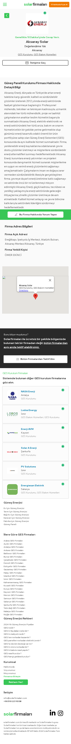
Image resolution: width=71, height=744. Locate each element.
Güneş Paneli (10, 524)
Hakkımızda (9, 667)
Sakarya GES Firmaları (14, 601)
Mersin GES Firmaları (13, 595)
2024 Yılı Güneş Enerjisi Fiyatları (19, 624)
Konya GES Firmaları (13, 589)
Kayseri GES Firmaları (14, 592)
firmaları (35, 4)
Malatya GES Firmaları (14, 611)
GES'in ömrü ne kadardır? (16, 647)
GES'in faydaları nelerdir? (16, 631)
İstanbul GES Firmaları (14, 576)
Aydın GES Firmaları (13, 544)
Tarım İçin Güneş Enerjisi (15, 511)
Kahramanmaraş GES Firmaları (18, 582)
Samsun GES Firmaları (14, 598)
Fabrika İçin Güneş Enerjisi (16, 521)
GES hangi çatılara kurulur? (17, 656)
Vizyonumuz (9, 670)
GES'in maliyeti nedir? (14, 634)
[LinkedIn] (52, 713)
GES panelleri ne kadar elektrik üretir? (22, 640)
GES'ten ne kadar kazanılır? (17, 637)
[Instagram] (60, 713)
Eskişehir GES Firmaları (15, 566)
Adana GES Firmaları (13, 540)
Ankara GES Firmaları (13, 550)
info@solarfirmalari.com (15, 698)
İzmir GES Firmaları (12, 579)
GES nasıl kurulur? (12, 653)
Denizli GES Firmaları (13, 563)
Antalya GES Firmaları (14, 547)
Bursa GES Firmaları (13, 556)
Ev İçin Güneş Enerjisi (14, 508)
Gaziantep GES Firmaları (15, 569)
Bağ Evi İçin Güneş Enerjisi (16, 514)
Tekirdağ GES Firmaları (14, 608)
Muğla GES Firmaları (13, 614)
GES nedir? (9, 627)
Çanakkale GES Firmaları (15, 560)
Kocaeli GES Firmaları (14, 585)
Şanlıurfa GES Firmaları (14, 605)
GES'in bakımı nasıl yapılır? (16, 650)
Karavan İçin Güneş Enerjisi (16, 518)
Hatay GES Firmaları (13, 573)
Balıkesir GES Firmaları (14, 553)
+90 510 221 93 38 (12, 701)
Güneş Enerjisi (13, 502)
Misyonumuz (10, 673)
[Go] (6, 15)
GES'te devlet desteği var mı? (18, 644)
